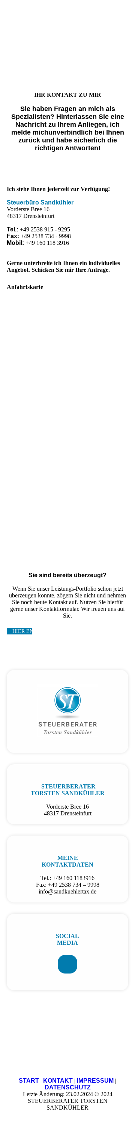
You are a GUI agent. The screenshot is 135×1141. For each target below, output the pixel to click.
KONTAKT (58, 1080)
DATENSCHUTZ (68, 1087)
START (29, 1080)
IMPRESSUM (95, 1080)
